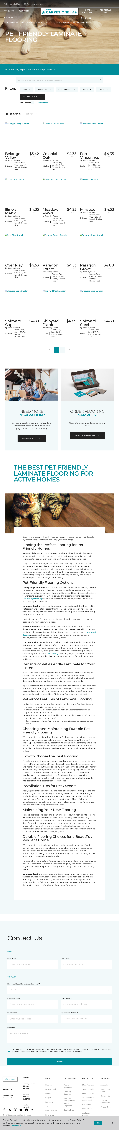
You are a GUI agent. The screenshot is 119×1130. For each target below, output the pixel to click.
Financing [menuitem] (49, 1115)
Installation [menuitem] (87, 1109)
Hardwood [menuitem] (49, 1093)
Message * (11, 1027)
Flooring (22, 23)
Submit (59, 1061)
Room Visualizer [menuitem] (68, 1086)
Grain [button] (101, 89)
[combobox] (57, 80)
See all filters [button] (30, 97)
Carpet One (10, 23)
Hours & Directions (87, 11)
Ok (98, 1123)
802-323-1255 (37, 4)
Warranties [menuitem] (86, 1105)
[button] (81, 18)
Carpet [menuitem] (48, 1098)
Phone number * (14, 998)
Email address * (67, 998)
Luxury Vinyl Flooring (32, 599)
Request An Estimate (105, 11)
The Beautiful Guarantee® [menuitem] (88, 1099)
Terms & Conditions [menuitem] (105, 1101)
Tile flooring (52, 653)
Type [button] (25, 89)
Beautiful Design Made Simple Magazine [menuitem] (69, 1102)
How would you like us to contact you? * (23, 984)
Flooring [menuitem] (48, 1085)
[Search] (100, 80)
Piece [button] (85, 89)
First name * (12, 958)
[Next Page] (69, 350)
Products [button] (9, 11)
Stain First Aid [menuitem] (88, 1089)
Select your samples (85, 436)
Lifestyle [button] (43, 89)
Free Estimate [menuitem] (51, 1111)
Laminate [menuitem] (49, 1102)
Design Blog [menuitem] (69, 1110)
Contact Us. (50, 70)
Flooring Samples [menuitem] (67, 1093)
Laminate (33, 23)
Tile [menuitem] (46, 1106)
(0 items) (90, 18)
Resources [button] (24, 11)
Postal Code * (12, 1013)
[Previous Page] (50, 350)
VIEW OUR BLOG (29, 438)
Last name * (66, 958)
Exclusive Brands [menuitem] (86, 1114)
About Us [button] (8, 17)
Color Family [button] (65, 89)
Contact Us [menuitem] (105, 1096)
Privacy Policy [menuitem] (106, 1107)
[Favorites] (86, 18)
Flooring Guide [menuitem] (88, 1093)
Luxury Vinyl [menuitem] (50, 1089)
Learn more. (16, 1126)
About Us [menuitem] (104, 1085)
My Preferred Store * (69, 1013)
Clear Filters (42, 103)
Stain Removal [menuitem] (88, 1085)
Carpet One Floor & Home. (20, 1115)
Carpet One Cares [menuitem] (105, 1090)
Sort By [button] (29, 114)
